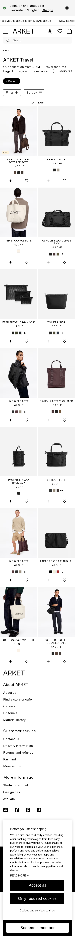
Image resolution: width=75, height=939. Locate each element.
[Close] (67, 8)
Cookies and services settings (37, 910)
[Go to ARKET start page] (23, 31)
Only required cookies (37, 898)
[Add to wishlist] (27, 180)
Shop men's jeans (34, 20)
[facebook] (16, 810)
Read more (19, 875)
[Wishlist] (59, 31)
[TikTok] (39, 810)
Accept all (37, 885)
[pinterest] (28, 810)
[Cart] (69, 31)
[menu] (5, 31)
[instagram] (5, 810)
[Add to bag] (11, 180)
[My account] (50, 31)
